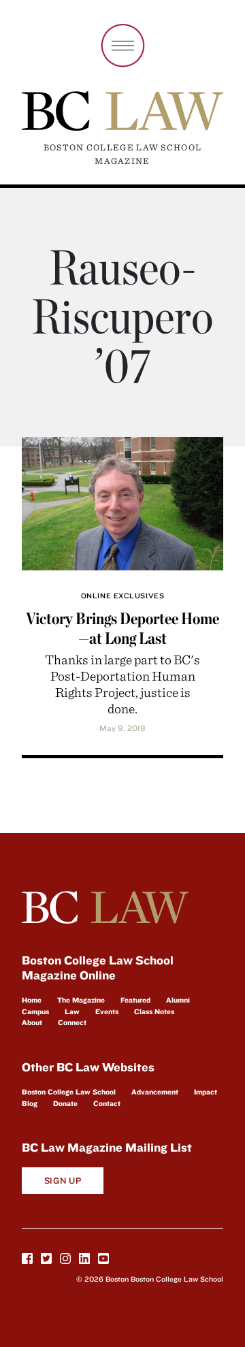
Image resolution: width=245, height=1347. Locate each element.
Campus (35, 1011)
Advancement (154, 1092)
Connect (72, 1022)
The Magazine (81, 1000)
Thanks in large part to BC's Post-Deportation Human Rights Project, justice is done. (122, 683)
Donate (65, 1103)
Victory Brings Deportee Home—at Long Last (122, 628)
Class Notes (154, 1011)
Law (72, 1011)
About (32, 1022)
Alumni (178, 1000)
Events (106, 1011)
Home (32, 1000)
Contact (106, 1103)
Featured (135, 1000)
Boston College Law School (69, 1092)
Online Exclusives (122, 595)
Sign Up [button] (63, 1180)
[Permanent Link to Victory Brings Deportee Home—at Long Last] (122, 501)
